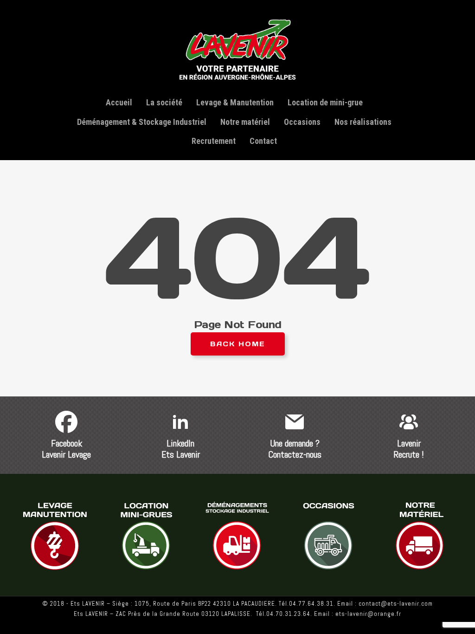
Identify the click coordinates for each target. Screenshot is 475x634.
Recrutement (214, 141)
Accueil (119, 102)
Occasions (302, 122)
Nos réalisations (363, 122)
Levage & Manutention (235, 102)
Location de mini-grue (325, 102)
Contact (263, 141)
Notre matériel (245, 122)
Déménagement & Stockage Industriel (141, 122)
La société (164, 102)
